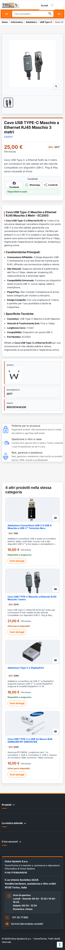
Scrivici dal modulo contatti (27, 923)
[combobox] (29, 14)
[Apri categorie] (6, 14)
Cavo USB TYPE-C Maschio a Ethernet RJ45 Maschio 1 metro (32, 598)
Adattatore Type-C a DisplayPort (26, 667)
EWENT (8, 136)
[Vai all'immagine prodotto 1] (8, 102)
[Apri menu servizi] (59, 14)
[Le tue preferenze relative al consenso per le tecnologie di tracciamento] (60, 945)
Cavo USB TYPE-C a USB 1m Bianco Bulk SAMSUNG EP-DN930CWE (30, 740)
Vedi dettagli (17, 560)
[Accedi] (44, 6)
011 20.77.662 (20, 917)
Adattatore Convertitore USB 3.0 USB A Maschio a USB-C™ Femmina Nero (30, 527)
